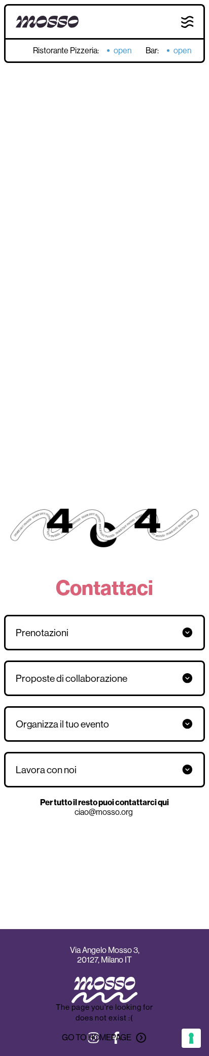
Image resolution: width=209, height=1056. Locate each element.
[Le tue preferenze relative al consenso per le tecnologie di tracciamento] (191, 1038)
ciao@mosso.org (104, 812)
